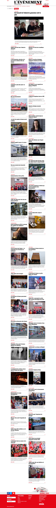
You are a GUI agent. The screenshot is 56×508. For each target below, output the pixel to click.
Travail (12, 427)
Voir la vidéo (17, 43)
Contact (40, 501)
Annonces (29, 498)
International (14, 46)
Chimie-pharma (14, 95)
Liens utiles (19, 502)
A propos (19, 498)
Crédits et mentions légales (10, 506)
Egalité (12, 58)
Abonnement (29, 497)
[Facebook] (8, 493)
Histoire (30, 211)
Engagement (31, 138)
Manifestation (14, 391)
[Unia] (41, 503)
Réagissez (10, 8)
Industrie (16, 11)
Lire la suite (12, 55)
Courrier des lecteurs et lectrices (22, 501)
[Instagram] (10, 493)
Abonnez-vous (46, 6)
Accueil (19, 497)
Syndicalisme (31, 114)
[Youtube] (13, 493)
